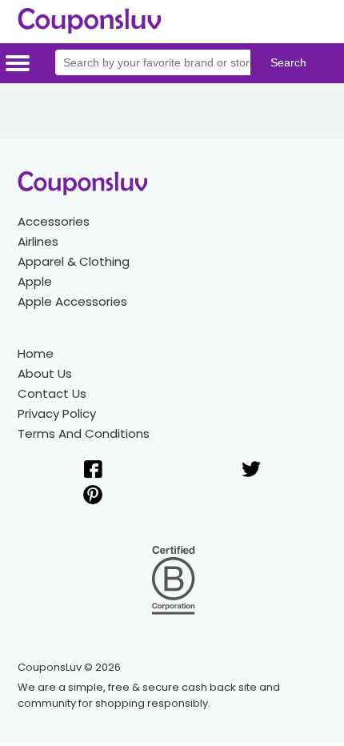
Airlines (38, 241)
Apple (35, 281)
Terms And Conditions (84, 433)
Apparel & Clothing (74, 261)
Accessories (54, 221)
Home (36, 353)
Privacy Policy (57, 413)
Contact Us (52, 393)
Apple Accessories (72, 301)
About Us (45, 373)
